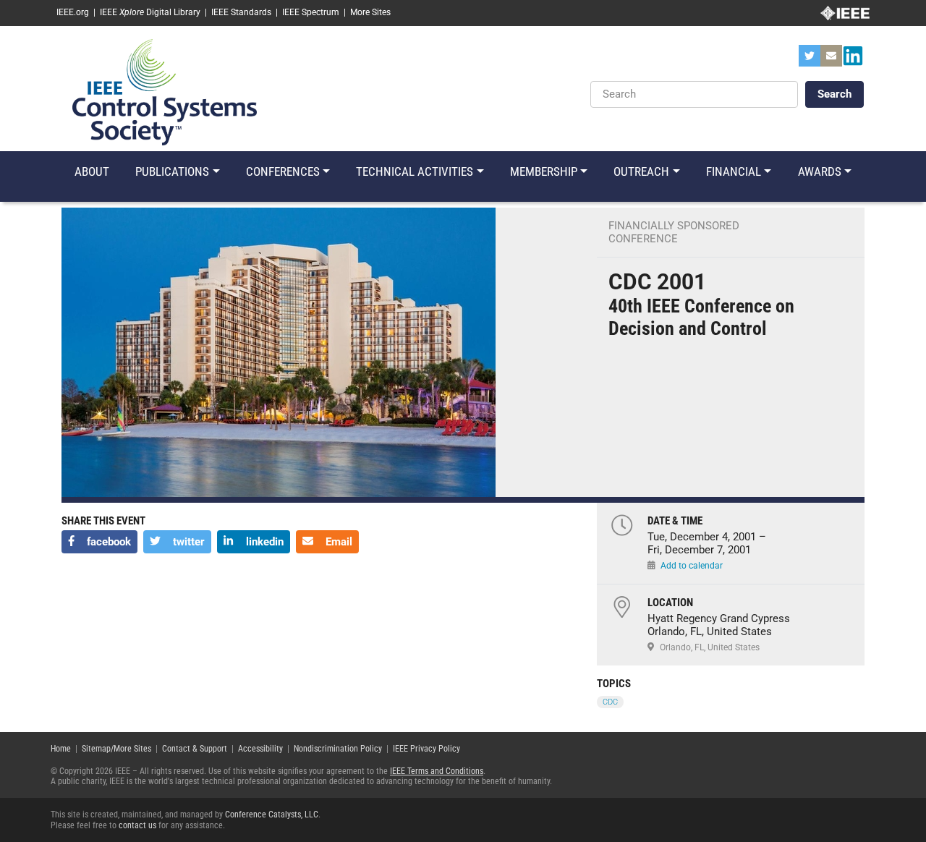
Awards (819, 171)
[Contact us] (831, 60)
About (92, 171)
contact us (137, 825)
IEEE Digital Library (150, 12)
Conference (643, 238)
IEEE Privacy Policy (426, 749)
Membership (543, 171)
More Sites (370, 12)
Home (61, 749)
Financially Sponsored (673, 225)
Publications (172, 171)
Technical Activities (414, 171)
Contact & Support (194, 749)
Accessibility (260, 749)
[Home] (164, 91)
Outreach (641, 171)
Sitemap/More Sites (116, 749)
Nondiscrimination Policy (338, 749)
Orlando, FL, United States (710, 647)
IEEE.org (72, 12)
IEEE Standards (241, 12)
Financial (733, 171)
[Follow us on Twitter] (809, 60)
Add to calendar (691, 566)
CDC (610, 702)
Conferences (283, 171)
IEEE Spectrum (310, 12)
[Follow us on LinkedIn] (853, 60)
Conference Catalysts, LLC (271, 814)
